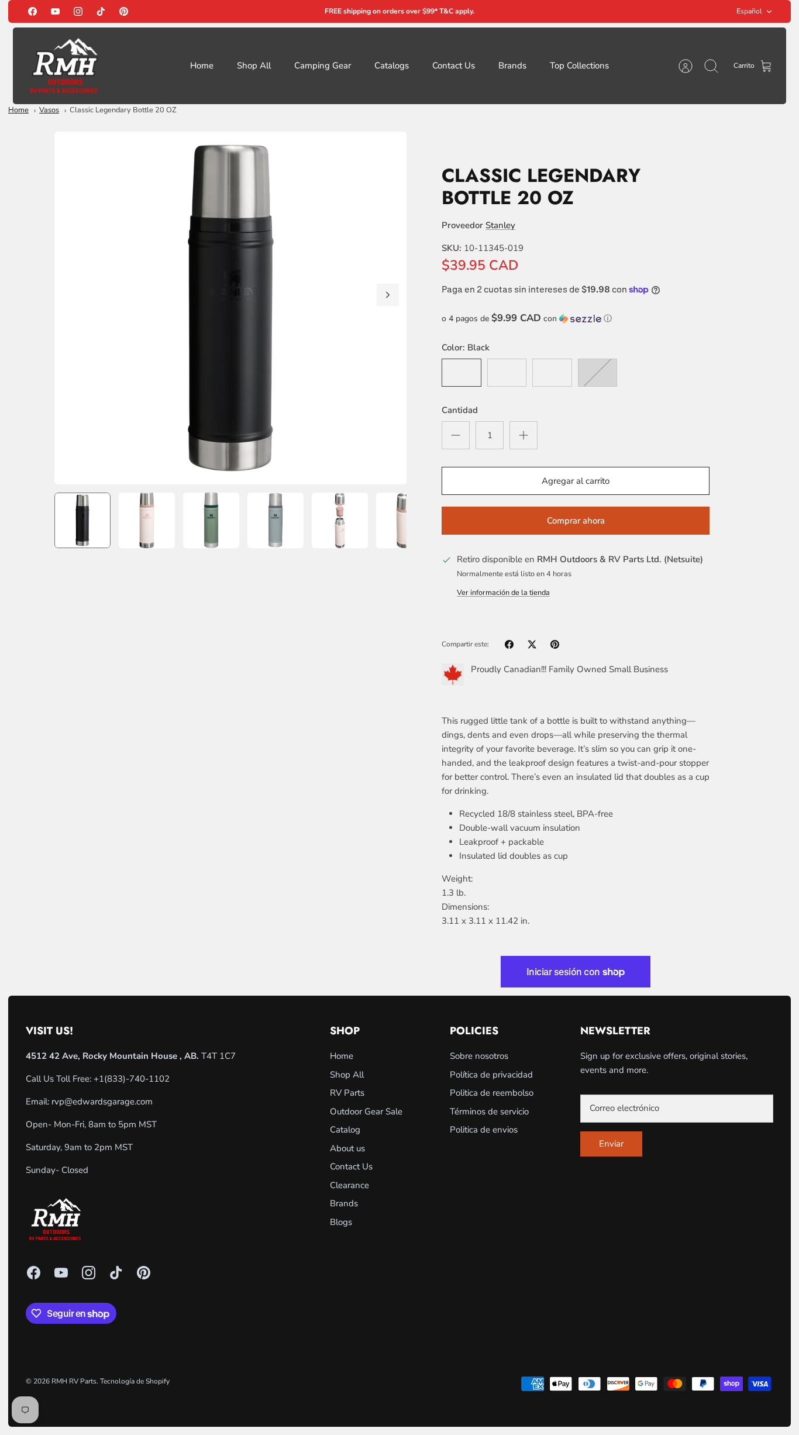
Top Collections (579, 65)
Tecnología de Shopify (135, 1381)
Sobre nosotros (479, 1056)
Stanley (500, 225)
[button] (576, 318)
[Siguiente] (388, 295)
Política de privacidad (491, 1074)
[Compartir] (509, 644)
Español (749, 11)
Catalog (345, 1129)
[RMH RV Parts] (64, 65)
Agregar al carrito (575, 481)
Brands (512, 65)
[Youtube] (55, 11)
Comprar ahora (576, 520)
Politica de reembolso (491, 1093)
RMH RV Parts (74, 1381)
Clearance (349, 1185)
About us (347, 1148)
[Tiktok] (100, 11)
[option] (230, 308)
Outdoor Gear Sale (366, 1111)
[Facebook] (32, 11)
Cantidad (460, 410)
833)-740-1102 (138, 1079)
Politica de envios (484, 1129)
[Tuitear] (532, 644)
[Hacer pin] (554, 644)
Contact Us (453, 65)
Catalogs (391, 65)
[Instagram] (78, 11)
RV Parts (347, 1093)
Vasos (49, 110)
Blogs (341, 1222)
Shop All (254, 65)
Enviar (611, 1144)
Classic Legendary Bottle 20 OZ (123, 110)
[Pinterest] (123, 11)
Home (201, 65)
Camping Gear (322, 65)
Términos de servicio (489, 1111)
